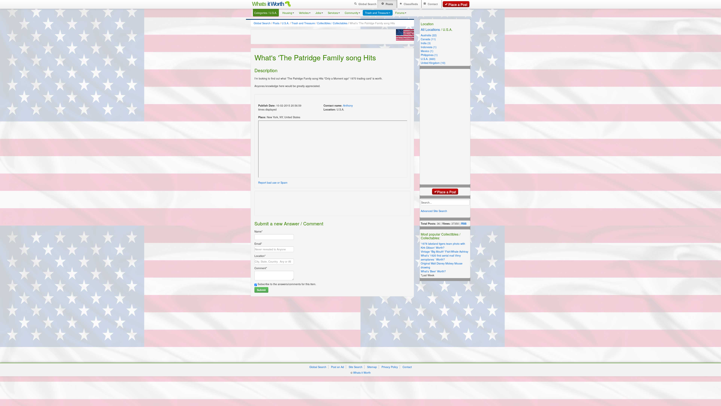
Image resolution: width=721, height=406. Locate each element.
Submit (261, 290)
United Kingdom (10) (433, 63)
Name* (258, 231)
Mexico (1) (427, 51)
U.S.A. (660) (428, 59)
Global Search (367, 4)
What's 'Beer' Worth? (433, 271)
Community (351, 13)
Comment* (260, 268)
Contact (432, 4)
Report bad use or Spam (272, 182)
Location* (259, 256)
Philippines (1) (429, 55)
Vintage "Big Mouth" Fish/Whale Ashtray (444, 251)
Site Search (355, 367)
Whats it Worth (362, 372)
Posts (389, 4)
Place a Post (457, 4)
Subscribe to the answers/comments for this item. (286, 284)
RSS (463, 223)
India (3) (426, 43)
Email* (258, 243)
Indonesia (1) (429, 47)
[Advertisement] (325, 99)
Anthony (348, 105)
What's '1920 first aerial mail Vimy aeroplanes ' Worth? (441, 257)
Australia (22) (429, 35)
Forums (399, 13)
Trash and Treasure (376, 13)
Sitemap (372, 367)
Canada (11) (428, 39)
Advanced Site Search (434, 211)
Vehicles (304, 13)
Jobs (318, 13)
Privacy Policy (390, 367)
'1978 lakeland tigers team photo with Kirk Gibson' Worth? (443, 245)
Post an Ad (337, 367)
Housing (287, 13)
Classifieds (410, 4)
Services (333, 13)
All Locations (430, 29)
